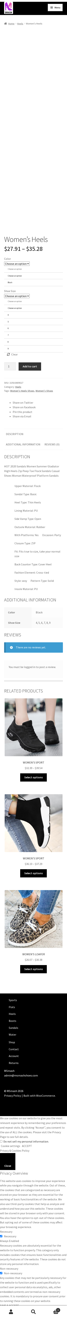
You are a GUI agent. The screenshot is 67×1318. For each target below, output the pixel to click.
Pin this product (22, 412)
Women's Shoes (44, 390)
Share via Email (22, 416)
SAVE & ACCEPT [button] (9, 1305)
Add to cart (30, 366)
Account (14, 1056)
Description (14, 434)
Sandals (13, 1028)
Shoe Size (10, 291)
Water (12, 1034)
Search (33, 1312)
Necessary (10, 1236)
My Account (11, 1312)
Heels (20, 23)
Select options (33, 777)
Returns (14, 1063)
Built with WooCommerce (39, 1095)
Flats (12, 1007)
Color (7, 258)
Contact (14, 1049)
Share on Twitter (23, 402)
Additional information (23, 444)
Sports (13, 1000)
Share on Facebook (24, 407)
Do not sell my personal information (25, 1141)
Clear (14, 354)
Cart (52, 1308)
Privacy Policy (12, 1095)
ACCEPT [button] (27, 1146)
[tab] (14, 434)
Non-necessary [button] (9, 1268)
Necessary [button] (6, 1231)
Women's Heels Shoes (22, 390)
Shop (12, 1042)
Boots (12, 1021)
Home (11, 23)
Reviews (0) (51, 444)
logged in (29, 667)
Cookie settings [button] (10, 1146)
